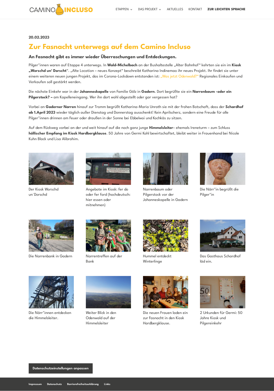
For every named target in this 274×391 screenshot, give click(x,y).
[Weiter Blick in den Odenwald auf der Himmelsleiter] (108, 308)
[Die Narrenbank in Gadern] (51, 252)
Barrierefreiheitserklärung (83, 384)
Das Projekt (147, 9)
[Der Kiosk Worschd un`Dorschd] (51, 185)
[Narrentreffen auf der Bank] (108, 252)
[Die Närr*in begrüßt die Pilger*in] (222, 185)
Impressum (35, 384)
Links (107, 384)
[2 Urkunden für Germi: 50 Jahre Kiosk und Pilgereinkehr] (222, 308)
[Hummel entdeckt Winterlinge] (165, 252)
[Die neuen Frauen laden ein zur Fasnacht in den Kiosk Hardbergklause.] (165, 308)
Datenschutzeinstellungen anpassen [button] (61, 368)
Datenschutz (54, 384)
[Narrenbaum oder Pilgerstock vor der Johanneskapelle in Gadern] (165, 185)
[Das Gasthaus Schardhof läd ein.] (222, 252)
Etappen (122, 9)
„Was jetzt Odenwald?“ (179, 76)
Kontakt (195, 9)
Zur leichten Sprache (226, 9)
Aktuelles (175, 9)
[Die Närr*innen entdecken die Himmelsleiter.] (51, 308)
